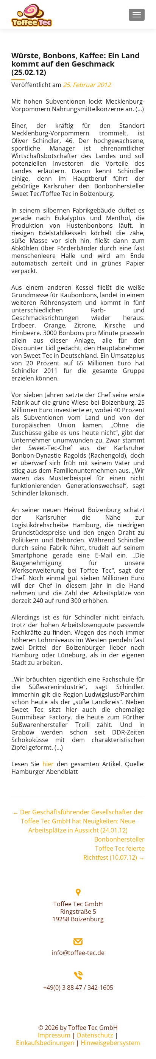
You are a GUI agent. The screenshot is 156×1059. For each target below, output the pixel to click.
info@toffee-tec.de (78, 953)
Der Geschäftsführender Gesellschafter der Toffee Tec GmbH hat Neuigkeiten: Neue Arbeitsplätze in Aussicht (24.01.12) (78, 821)
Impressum (54, 1035)
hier (48, 764)
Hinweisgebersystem (110, 1043)
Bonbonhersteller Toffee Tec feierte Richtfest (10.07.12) (114, 848)
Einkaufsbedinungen (45, 1043)
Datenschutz (95, 1035)
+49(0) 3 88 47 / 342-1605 (78, 987)
